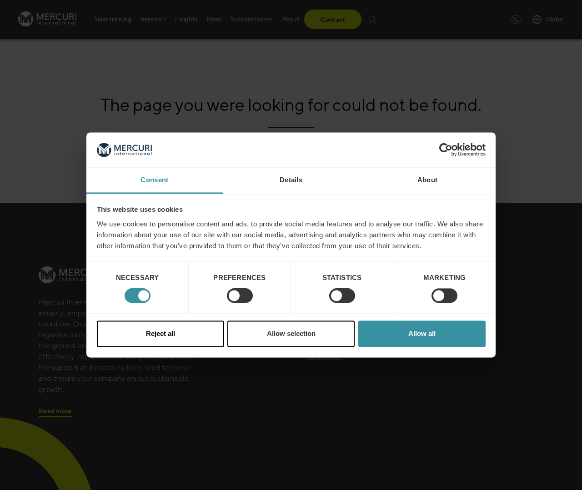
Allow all (422, 333)
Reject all (160, 333)
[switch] (240, 296)
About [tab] (427, 180)
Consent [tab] (154, 180)
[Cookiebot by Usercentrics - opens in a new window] (446, 150)
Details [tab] (291, 180)
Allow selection (291, 333)
